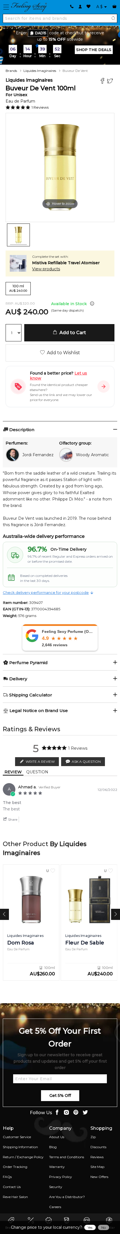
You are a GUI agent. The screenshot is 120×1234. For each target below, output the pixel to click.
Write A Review (40, 761)
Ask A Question (86, 761)
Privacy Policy (60, 1177)
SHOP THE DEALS (93, 49)
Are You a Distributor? (67, 1197)
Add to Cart (71, 332)
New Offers (99, 1177)
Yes (90, 1227)
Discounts (98, 1147)
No (103, 1227)
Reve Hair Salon (15, 1197)
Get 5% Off (60, 1095)
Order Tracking (15, 1167)
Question (37, 771)
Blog (53, 1147)
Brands (11, 71)
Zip (93, 1137)
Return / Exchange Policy (23, 1157)
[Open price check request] (103, 386)
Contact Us (12, 1187)
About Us (56, 1137)
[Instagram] (66, 1113)
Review (13, 771)
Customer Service (17, 1137)
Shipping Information (20, 1147)
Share (12, 819)
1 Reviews (40, 107)
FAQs (7, 1177)
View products (46, 268)
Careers (55, 1207)
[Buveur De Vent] (18, 235)
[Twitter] (110, 81)
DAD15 (40, 33)
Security (55, 1187)
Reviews (97, 1157)
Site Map (97, 1167)
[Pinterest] (76, 1113)
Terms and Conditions (66, 1157)
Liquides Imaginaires (39, 71)
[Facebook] (103, 81)
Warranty (57, 1167)
